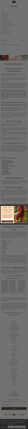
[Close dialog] (26, 206)
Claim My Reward (7, 221)
